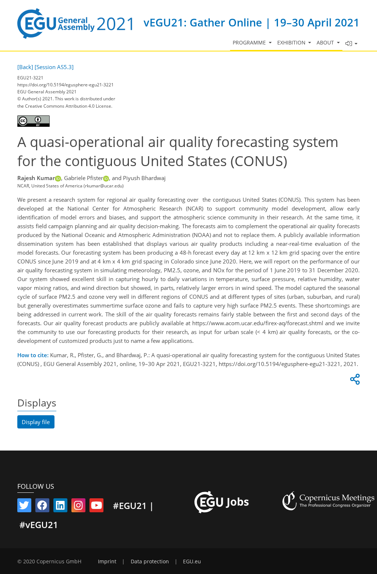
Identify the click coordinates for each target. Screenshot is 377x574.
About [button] (326, 42)
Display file (36, 422)
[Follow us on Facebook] (42, 506)
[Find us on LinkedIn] (60, 506)
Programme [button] (250, 42)
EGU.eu (192, 561)
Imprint (107, 561)
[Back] (25, 67)
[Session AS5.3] (54, 67)
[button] (351, 43)
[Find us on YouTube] (96, 506)
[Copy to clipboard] (354, 381)
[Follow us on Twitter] (24, 506)
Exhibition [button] (292, 42)
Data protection (150, 561)
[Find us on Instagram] (78, 506)
